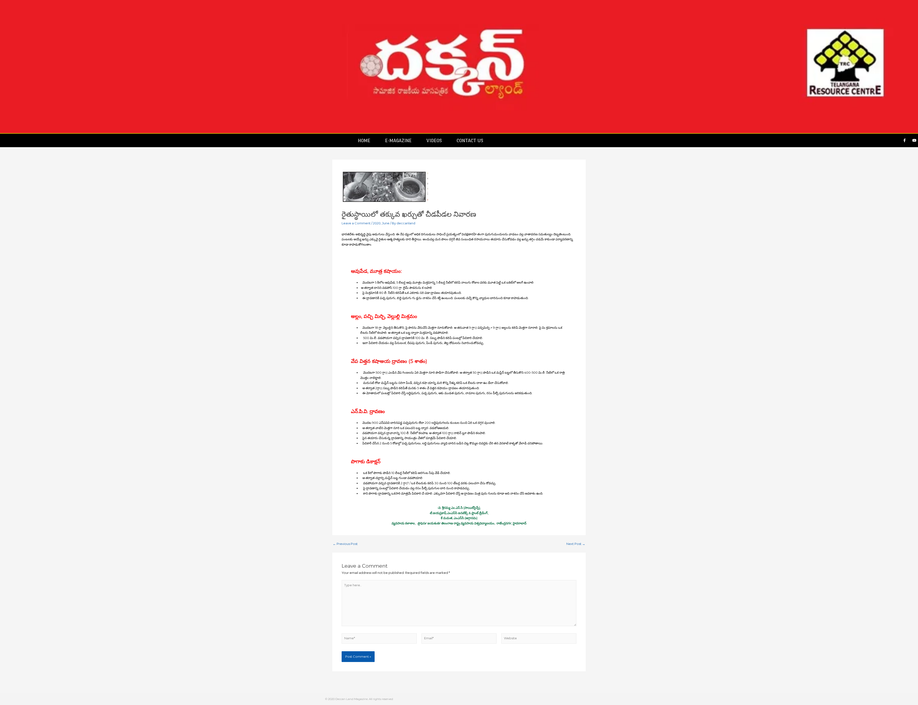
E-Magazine (398, 140)
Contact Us (470, 140)
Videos (434, 140)
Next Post (575, 543)
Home (364, 140)
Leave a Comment (356, 223)
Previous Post (345, 543)
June (385, 223)
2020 (377, 223)
